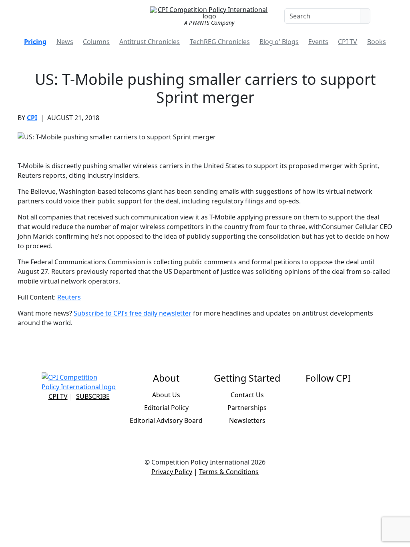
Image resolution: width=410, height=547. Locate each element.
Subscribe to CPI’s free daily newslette (131, 313)
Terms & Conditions (229, 471)
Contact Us (247, 394)
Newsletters (247, 420)
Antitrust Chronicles (149, 41)
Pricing (35, 41)
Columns (96, 41)
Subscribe (93, 396)
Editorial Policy (166, 407)
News (64, 41)
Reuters (69, 297)
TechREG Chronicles (220, 41)
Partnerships (247, 407)
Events (318, 41)
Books (376, 41)
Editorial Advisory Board (166, 420)
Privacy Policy (171, 471)
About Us (166, 394)
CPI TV (347, 41)
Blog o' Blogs (279, 41)
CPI (32, 117)
